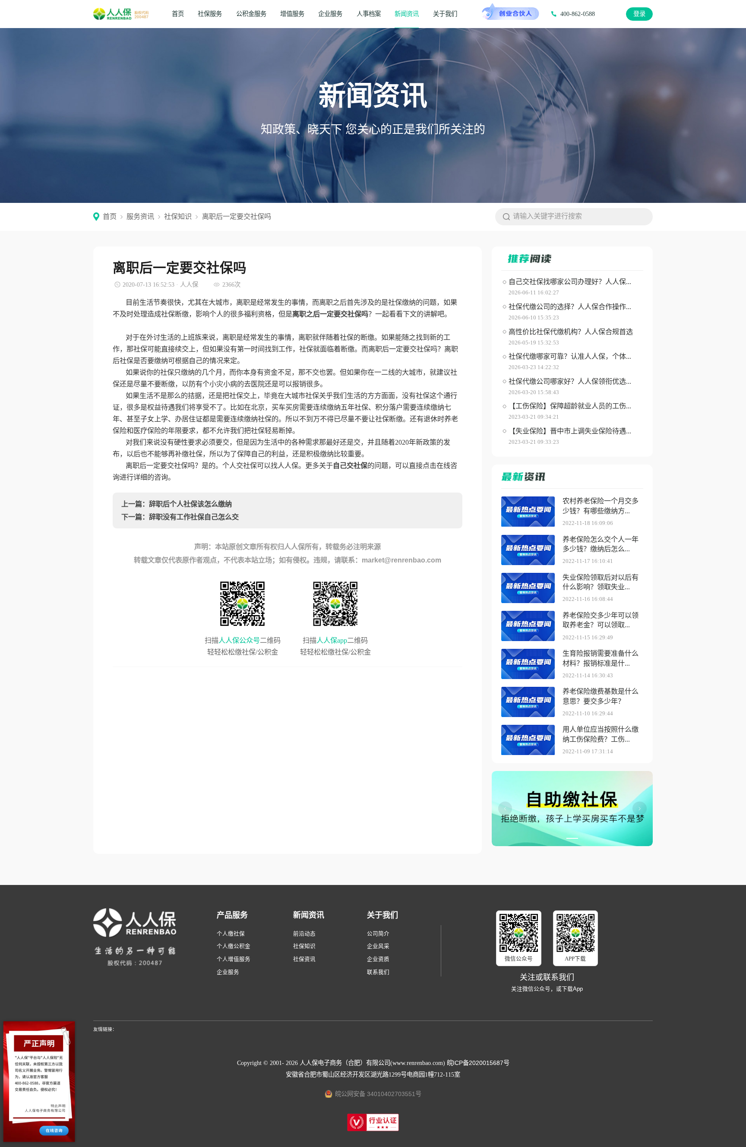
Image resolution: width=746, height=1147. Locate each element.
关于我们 (445, 13)
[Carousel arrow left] (505, 808)
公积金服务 (251, 13)
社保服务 (210, 13)
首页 (178, 13)
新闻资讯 (407, 13)
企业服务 (330, 13)
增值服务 (292, 13)
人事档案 (369, 13)
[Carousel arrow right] (639, 808)
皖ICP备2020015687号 (478, 1062)
